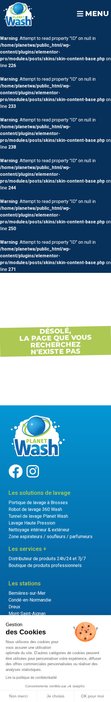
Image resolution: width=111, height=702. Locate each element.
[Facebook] (16, 471)
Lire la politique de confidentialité (31, 678)
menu (97, 13)
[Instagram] (33, 471)
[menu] (80, 13)
